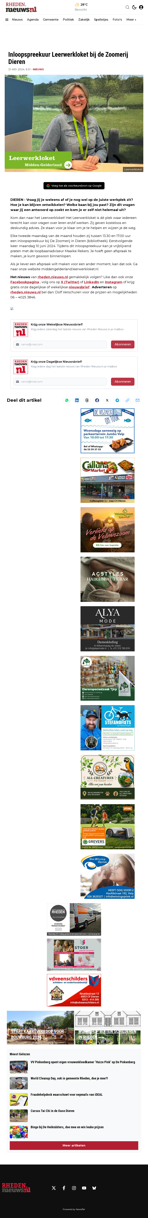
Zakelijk (84, 19)
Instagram (113, 282)
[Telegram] (117, 400)
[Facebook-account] (64, 1188)
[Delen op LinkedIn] (76, 400)
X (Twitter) (70, 282)
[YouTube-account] (84, 1188)
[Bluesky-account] (94, 1188)
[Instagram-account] (74, 1188)
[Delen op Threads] (87, 400)
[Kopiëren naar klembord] (127, 400)
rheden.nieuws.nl (53, 277)
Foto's (117, 19)
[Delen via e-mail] (137, 400)
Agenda (33, 19)
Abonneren (123, 344)
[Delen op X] (107, 400)
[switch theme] (134, 7)
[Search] (127, 7)
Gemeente (50, 19)
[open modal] (141, 7)
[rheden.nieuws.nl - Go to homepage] (16, 1188)
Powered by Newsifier (74, 1209)
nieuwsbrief (79, 287)
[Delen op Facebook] (97, 400)
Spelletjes (101, 19)
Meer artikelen (74, 1145)
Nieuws (17, 19)
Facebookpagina (24, 282)
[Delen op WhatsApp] (66, 400)
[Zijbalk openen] (7, 20)
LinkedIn (91, 282)
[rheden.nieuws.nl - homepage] (21, 7)
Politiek (68, 19)
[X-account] (54, 1188)
